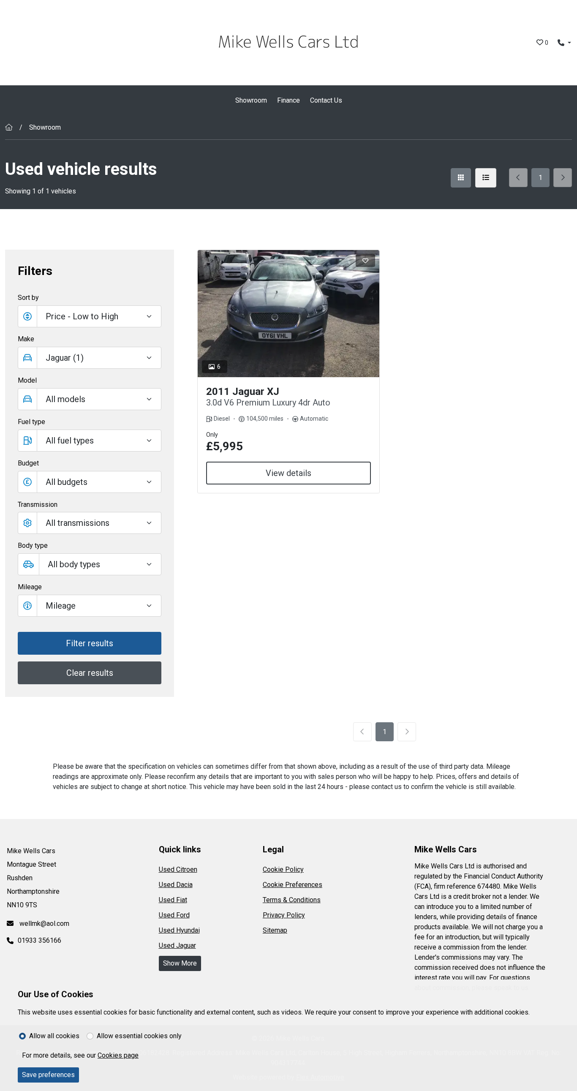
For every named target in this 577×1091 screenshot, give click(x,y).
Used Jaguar (177, 945)
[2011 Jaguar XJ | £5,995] (288, 313)
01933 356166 (39, 940)
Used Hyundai (179, 930)
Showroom (251, 100)
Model (27, 380)
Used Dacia (176, 885)
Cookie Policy (283, 869)
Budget (28, 463)
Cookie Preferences (292, 885)
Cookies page (118, 1055)
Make (26, 339)
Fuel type (31, 422)
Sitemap (275, 930)
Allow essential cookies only (139, 1036)
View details (288, 473)
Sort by (28, 298)
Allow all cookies (54, 1036)
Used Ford (174, 915)
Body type (33, 545)
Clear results (89, 673)
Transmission (37, 505)
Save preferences (48, 1075)
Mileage (30, 587)
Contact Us (326, 100)
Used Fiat (173, 900)
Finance (288, 100)
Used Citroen (178, 869)
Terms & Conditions (292, 900)
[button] (89, 482)
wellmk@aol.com (43, 924)
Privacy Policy (284, 915)
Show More (180, 963)
